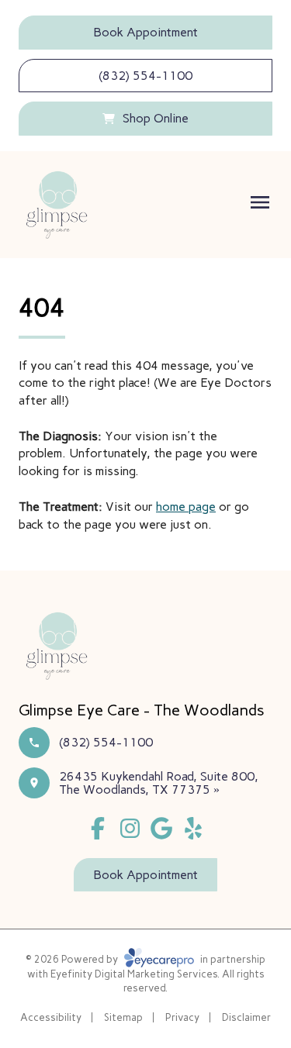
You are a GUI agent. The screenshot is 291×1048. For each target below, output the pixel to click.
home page (186, 506)
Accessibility (50, 1017)
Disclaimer (246, 1017)
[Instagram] (130, 828)
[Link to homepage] (57, 205)
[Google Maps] (162, 828)
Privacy (182, 1017)
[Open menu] (260, 202)
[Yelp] (193, 828)
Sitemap (123, 1017)
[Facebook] (98, 828)
